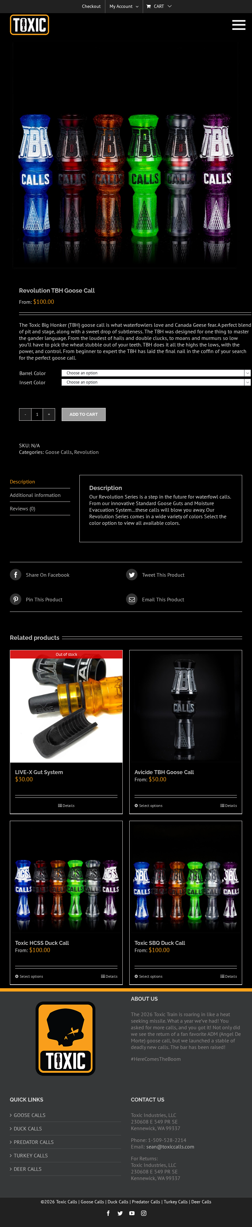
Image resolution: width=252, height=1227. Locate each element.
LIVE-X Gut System (39, 772)
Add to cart (84, 414)
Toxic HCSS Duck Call (42, 943)
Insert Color (32, 382)
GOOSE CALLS (30, 1115)
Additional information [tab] (35, 495)
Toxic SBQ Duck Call (160, 943)
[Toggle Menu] (237, 25)
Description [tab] (22, 481)
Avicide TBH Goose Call (164, 772)
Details (68, 805)
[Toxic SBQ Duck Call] (186, 877)
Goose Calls (58, 452)
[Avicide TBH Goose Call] (186, 706)
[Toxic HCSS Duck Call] (66, 877)
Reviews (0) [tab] (22, 508)
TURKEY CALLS (31, 1155)
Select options (150, 805)
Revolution (86, 452)
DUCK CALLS (28, 1128)
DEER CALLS (28, 1169)
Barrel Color (32, 373)
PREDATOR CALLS (34, 1142)
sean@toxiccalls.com (170, 1146)
